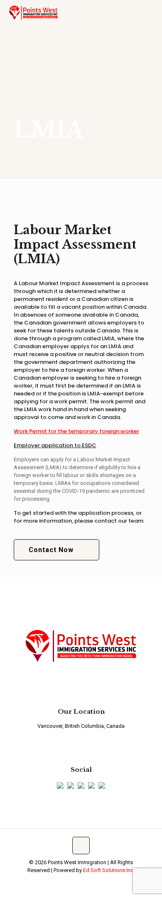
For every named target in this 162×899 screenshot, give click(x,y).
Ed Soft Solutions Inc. (109, 870)
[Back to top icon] (81, 845)
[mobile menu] (151, 12)
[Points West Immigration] (33, 12)
